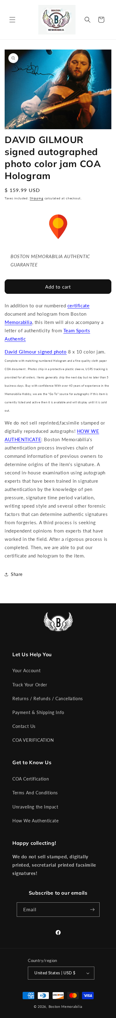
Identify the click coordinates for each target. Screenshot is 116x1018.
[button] (12, 19)
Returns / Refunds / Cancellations (47, 698)
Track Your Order (29, 684)
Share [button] (17, 574)
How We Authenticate (35, 820)
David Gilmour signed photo (36, 351)
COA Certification (30, 778)
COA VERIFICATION (33, 740)
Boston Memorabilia (66, 1006)
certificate (78, 305)
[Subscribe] (92, 909)
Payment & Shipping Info (38, 712)
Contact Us (24, 726)
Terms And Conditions (35, 792)
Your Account (26, 670)
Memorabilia (18, 322)
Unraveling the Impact (35, 806)
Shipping (36, 198)
